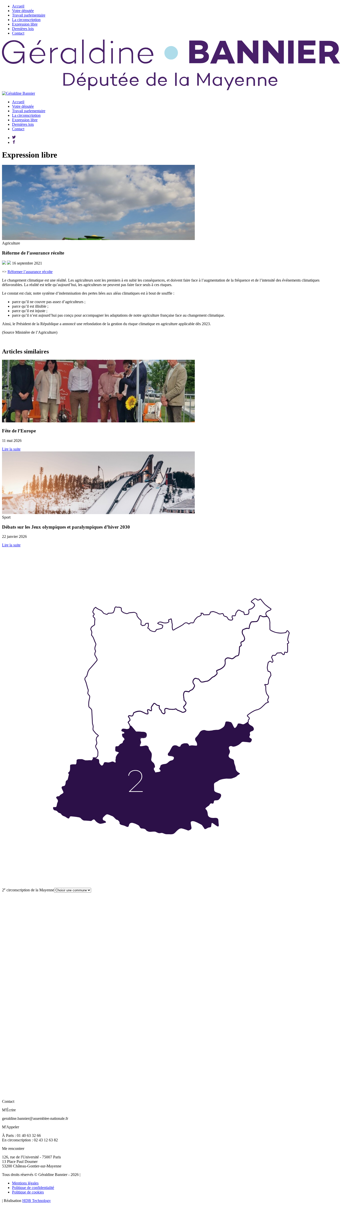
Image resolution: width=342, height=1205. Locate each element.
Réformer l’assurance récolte (30, 272)
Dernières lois (23, 29)
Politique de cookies (28, 1192)
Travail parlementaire (28, 15)
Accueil (18, 6)
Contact (18, 33)
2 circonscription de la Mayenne (28, 890)
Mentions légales (25, 1183)
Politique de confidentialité (33, 1187)
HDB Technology (36, 1200)
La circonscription (26, 20)
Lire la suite (11, 449)
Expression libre (25, 24)
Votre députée (23, 11)
